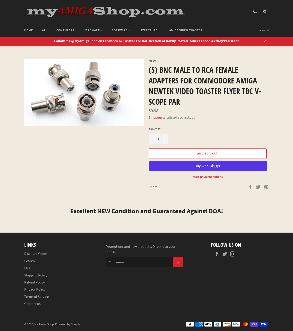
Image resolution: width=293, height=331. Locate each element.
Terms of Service (36, 296)
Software (120, 30)
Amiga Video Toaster (185, 30)
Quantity (154, 129)
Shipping (155, 117)
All (44, 30)
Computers (65, 30)
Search (29, 260)
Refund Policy (34, 282)
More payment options (208, 177)
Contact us (32, 303)
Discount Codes (35, 253)
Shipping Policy (35, 275)
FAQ (27, 268)
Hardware (92, 30)
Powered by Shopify (68, 324)
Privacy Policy (34, 289)
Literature (148, 30)
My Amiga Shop (44, 324)
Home (28, 30)
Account (264, 30)
